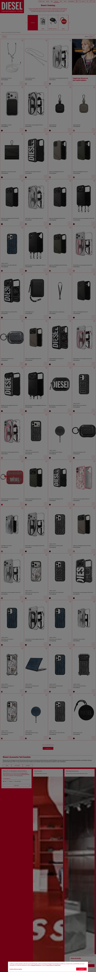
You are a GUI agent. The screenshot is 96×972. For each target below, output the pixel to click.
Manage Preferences (36, 965)
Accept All (81, 969)
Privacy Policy (49, 965)
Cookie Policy (57, 965)
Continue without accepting (15, 969)
